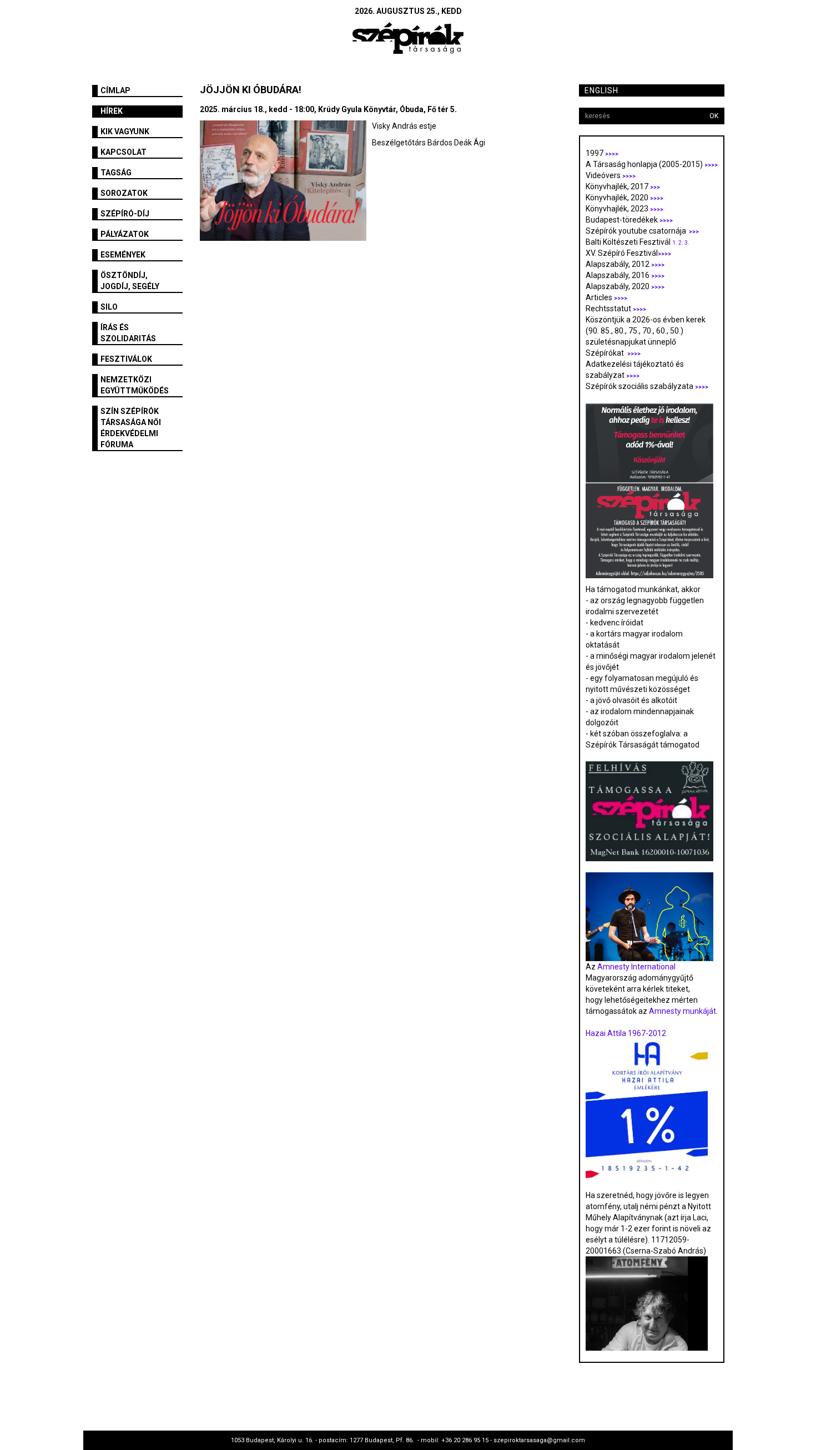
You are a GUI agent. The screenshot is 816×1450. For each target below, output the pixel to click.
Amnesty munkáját (681, 1011)
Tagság (116, 172)
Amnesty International (636, 966)
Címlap (115, 90)
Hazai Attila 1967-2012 (626, 1033)
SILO (109, 306)
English (601, 90)
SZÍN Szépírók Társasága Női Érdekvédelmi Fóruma (130, 428)
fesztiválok (126, 359)
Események (122, 254)
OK (713, 116)
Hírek (111, 111)
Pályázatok (124, 234)
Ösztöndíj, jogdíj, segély (129, 281)
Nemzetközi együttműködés (134, 385)
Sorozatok (124, 193)
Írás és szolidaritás (128, 333)
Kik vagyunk (124, 131)
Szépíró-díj (124, 213)
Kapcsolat (123, 152)
